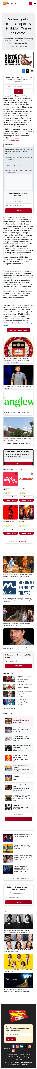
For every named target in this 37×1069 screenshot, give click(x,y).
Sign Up (18, 91)
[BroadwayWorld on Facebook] (13, 1046)
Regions (19, 1057)
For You (11, 335)
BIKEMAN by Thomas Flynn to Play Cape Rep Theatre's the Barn (18, 171)
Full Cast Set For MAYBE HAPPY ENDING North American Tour (17, 951)
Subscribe (18, 666)
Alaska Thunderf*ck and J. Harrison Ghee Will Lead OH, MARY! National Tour (17, 931)
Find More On (17, 542)
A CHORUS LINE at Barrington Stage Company (22, 702)
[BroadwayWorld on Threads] (30, 1046)
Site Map (26, 1057)
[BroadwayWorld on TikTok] (25, 1046)
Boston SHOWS (8, 713)
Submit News (12, 1057)
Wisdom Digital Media (24, 1062)
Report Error (18, 1059)
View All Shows (18, 814)
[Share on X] (27, 71)
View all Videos (8, 708)
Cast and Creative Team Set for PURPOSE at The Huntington (18, 158)
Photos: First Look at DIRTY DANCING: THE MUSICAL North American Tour (17, 165)
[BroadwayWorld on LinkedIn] (21, 1046)
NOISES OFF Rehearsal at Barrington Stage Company (24, 679)
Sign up (18, 902)
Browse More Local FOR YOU (19, 443)
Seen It (10, 497)
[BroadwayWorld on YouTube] (13, 1050)
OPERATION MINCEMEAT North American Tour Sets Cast (18, 970)
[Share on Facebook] (23, 71)
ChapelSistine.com (12, 140)
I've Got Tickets (11, 500)
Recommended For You (10, 829)
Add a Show (18, 819)
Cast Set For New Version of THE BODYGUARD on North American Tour (16, 990)
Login (25, 3)
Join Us (28, 1055)
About (16, 1055)
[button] (30, 3)
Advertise (10, 1055)
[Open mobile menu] (35, 3)
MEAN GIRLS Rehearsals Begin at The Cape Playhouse (24, 694)
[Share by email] (32, 71)
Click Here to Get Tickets (18, 330)
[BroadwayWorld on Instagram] (17, 1046)
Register (20, 3)
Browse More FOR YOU (17, 879)
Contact (21, 1055)
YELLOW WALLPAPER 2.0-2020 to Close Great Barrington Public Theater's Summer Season (18, 151)
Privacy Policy (24, 1064)
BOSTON (13, 3)
